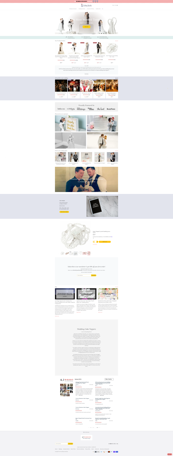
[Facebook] (110, 443)
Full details (95, 244)
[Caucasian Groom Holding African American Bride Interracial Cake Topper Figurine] (74, 48)
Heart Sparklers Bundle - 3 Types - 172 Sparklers (112, 94)
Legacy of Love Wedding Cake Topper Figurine (86, 56)
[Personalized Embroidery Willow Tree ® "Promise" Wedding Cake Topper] (61, 48)
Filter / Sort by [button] (108, 379)
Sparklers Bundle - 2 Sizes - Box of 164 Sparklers (99, 94)
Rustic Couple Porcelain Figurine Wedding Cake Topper (102, 399)
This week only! (89, 1)
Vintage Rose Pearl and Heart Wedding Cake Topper (82, 383)
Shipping (60, 449)
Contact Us (97, 449)
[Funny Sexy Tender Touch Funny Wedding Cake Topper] (99, 48)
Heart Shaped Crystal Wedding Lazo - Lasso (112, 56)
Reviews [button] (78, 379)
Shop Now (86, 26)
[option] (86, 23)
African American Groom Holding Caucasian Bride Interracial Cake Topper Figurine (102, 383)
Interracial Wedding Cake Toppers (73, 164)
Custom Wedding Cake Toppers (86, 164)
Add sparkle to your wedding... (61, 78)
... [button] (80, 395)
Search (56, 449)
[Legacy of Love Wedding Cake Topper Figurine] (86, 48)
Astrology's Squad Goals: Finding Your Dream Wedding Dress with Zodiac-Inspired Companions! (65, 302)
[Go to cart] (117, 5)
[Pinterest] (114, 443)
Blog (56, 286)
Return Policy (73, 449)
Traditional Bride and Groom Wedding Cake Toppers (60, 164)
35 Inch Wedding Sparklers (74, 93)
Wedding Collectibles (64, 451)
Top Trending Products (60, 40)
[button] (61, 60)
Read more (57, 316)
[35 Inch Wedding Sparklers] (74, 86)
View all (116, 40)
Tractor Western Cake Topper (82, 398)
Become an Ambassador (104, 449)
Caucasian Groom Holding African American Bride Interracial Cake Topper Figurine (74, 56)
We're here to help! (64, 211)
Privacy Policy (87, 449)
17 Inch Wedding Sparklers (61, 93)
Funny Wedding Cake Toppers (99, 163)
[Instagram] (113, 443)
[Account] (115, 5)
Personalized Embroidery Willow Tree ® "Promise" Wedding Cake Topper (61, 56)
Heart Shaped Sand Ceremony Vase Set (84, 419)
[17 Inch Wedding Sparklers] (61, 86)
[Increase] (97, 242)
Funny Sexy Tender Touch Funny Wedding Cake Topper (99, 56)
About (92, 449)
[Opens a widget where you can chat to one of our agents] (169, 454)
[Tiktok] (116, 443)
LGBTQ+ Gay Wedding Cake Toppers (112, 164)
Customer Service (66, 449)
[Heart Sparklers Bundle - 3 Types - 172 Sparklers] (112, 86)
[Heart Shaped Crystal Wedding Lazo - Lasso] (112, 48)
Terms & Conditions (80, 449)
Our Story (86, 73)
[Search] (113, 5)
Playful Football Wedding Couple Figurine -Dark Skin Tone (102, 419)
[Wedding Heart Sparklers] (86, 86)
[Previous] (55, 23)
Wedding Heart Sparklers (86, 93)
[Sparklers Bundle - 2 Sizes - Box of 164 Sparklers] (99, 86)
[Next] (118, 23)
